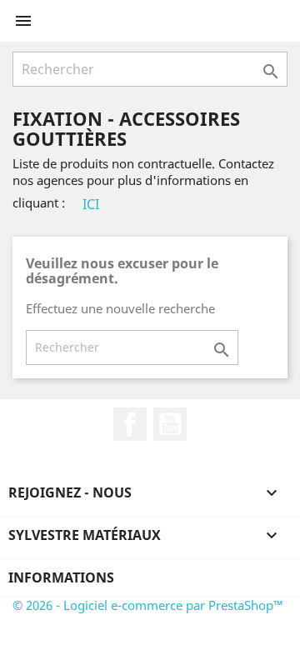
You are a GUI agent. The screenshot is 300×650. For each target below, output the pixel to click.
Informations (61, 577)
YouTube (170, 424)
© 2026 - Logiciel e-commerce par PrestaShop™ (147, 605)
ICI (90, 204)
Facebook (130, 424)
